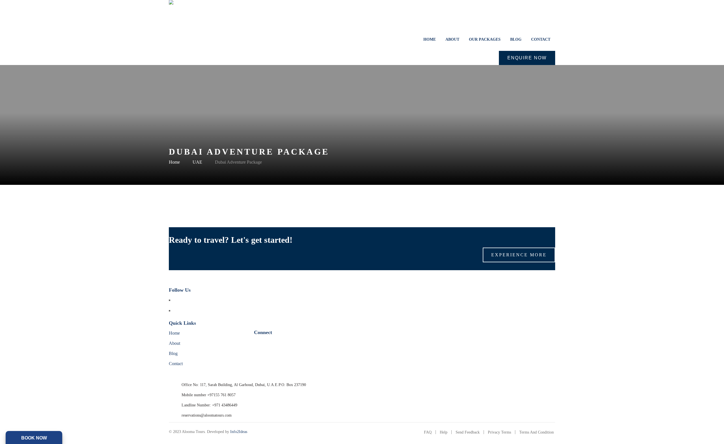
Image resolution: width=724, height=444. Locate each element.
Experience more (519, 254)
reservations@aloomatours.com (207, 415)
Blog (173, 353)
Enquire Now (527, 57)
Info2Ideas (238, 432)
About (174, 343)
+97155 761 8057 (221, 395)
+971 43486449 (224, 405)
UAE (197, 162)
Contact (176, 363)
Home (174, 162)
